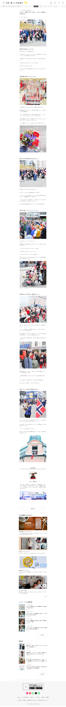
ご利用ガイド (32, 697)
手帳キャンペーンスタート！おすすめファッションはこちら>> (12, 6)
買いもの (51, 3)
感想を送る (33, 508)
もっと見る (42, 634)
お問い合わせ (38, 697)
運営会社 (20, 700)
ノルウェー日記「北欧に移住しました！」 (27, 10)
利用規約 (47, 697)
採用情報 (24, 700)
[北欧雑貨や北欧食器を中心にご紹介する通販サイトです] (14, 2)
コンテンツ (55, 3)
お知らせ (18, 697)
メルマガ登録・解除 (25, 697)
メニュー (63, 3)
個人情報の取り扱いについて (43, 700)
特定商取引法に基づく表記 (31, 700)
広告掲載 (43, 697)
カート (59, 3)
